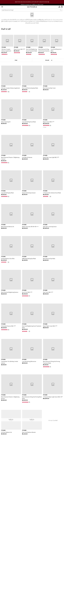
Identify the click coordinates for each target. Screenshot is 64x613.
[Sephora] (32, 7)
